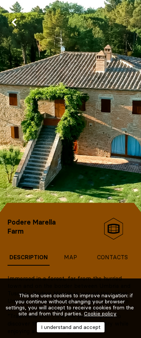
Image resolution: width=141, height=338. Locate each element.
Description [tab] (28, 257)
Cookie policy (100, 313)
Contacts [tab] (112, 257)
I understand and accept (70, 327)
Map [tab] (70, 257)
